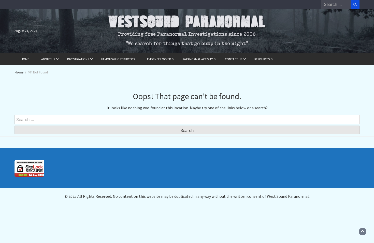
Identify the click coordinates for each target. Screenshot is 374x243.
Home (25, 59)
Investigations (78, 59)
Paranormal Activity (198, 59)
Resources (262, 59)
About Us (48, 59)
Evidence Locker (159, 59)
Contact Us (233, 59)
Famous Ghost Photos (118, 59)
